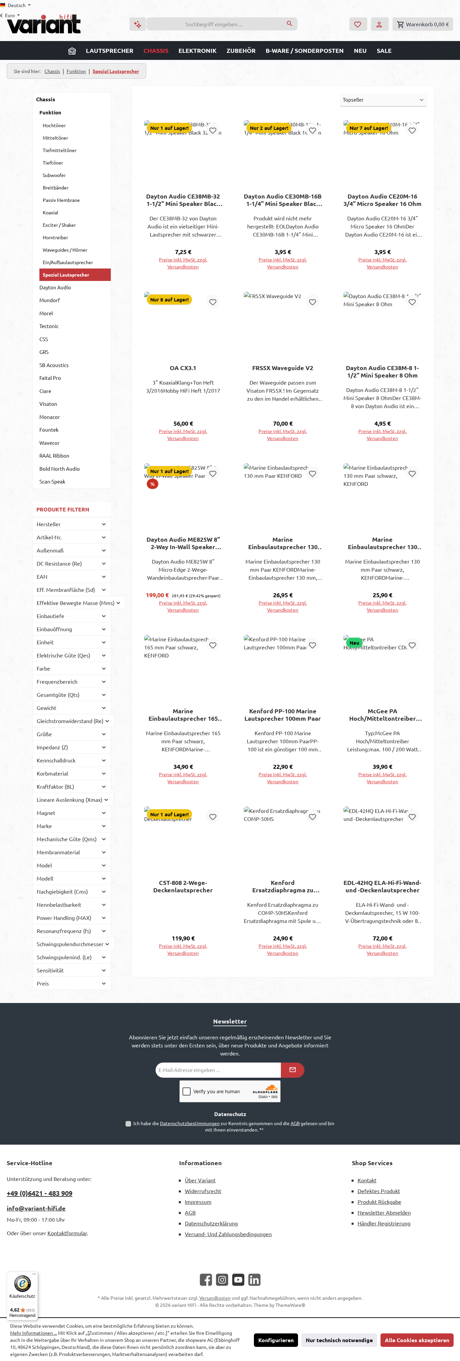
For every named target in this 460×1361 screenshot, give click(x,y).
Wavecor (49, 442)
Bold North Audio (59, 468)
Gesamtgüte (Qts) (58, 694)
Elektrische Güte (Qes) (63, 655)
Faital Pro (50, 377)
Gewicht (46, 707)
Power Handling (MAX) (64, 917)
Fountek (49, 429)
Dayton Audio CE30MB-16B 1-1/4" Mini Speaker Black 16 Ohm (283, 199)
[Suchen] (290, 24)
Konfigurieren (276, 1340)
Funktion (50, 112)
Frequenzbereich (57, 681)
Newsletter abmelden (384, 1212)
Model (44, 865)
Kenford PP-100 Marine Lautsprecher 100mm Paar (282, 714)
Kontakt (367, 1180)
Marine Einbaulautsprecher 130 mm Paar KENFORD (283, 543)
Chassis (45, 99)
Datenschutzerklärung (211, 1223)
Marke (44, 825)
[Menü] (34, 1276)
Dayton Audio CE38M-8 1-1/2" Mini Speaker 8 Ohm (382, 371)
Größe (44, 733)
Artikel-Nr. (49, 537)
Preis (43, 983)
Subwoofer (54, 175)
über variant (200, 1180)
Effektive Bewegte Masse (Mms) (75, 602)
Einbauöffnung (54, 628)
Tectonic (49, 326)
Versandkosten (215, 1298)
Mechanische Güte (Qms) (67, 838)
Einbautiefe (50, 615)
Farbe (43, 668)
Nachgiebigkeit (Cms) (62, 891)
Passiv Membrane (61, 200)
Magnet (46, 812)
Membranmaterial (58, 852)
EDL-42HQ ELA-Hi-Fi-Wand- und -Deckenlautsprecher (382, 886)
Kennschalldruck (56, 760)
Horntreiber (55, 237)
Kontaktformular (67, 1232)
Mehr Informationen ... (33, 1333)
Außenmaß (50, 550)
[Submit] (292, 1070)
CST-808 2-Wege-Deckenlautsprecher (183, 886)
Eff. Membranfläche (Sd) (66, 589)
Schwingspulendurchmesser (70, 943)
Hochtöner (54, 125)
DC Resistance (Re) (59, 563)
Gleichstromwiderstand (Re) (70, 720)
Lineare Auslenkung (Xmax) (69, 799)
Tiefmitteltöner (59, 150)
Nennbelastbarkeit (59, 904)
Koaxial (50, 212)
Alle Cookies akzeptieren (417, 1340)
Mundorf (49, 300)
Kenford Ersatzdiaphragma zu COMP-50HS (283, 886)
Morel (46, 313)
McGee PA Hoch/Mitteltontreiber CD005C (382, 714)
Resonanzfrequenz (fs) (64, 930)
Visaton (48, 403)
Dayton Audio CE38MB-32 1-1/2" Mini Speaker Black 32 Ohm (183, 199)
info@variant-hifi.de (36, 1208)
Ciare (45, 391)
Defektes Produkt (379, 1190)
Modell (45, 878)
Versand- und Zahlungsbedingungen (228, 1233)
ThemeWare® (290, 1305)
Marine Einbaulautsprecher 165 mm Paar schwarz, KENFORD (183, 714)
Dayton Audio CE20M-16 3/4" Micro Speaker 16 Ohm (382, 199)
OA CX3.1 (183, 367)
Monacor (49, 417)
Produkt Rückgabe (379, 1201)
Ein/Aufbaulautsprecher (68, 262)
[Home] (72, 50)
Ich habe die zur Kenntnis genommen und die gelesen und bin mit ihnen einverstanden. (233, 1126)
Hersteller (49, 524)
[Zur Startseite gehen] (44, 23)
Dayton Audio (55, 287)
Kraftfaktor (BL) (55, 786)
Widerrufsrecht (203, 1190)
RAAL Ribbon (54, 455)
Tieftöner (53, 162)
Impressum (198, 1201)
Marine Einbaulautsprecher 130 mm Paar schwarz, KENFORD (382, 543)
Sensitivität (50, 970)
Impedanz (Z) (52, 747)
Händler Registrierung (384, 1223)
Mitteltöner (55, 138)
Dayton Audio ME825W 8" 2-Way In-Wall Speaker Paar (183, 543)
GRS (43, 352)
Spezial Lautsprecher (66, 275)
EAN (42, 576)
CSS (43, 339)
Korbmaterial (52, 773)
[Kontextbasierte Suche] (137, 24)
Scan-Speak (52, 481)
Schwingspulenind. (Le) (64, 957)
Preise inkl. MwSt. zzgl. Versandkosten (183, 263)
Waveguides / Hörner (65, 250)
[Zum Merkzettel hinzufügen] (213, 129)
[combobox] (214, 24)
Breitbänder (55, 187)
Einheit (45, 642)
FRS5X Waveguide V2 (282, 367)
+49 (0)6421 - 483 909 (39, 1193)
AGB (295, 1123)
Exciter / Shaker (59, 225)
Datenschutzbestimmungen (190, 1123)
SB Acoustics (54, 365)
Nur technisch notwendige (339, 1340)
